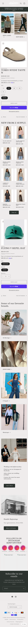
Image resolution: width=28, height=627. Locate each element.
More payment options (14, 111)
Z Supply (5, 401)
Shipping (3, 253)
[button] (3, 3)
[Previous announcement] (2, 9)
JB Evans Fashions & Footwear (13, 617)
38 (9, 88)
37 (4, 89)
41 (3, 91)
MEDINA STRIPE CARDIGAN (6, 163)
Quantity (3, 273)
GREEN (4, 269)
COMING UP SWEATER (5, 184)
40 (19, 88)
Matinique (6, 432)
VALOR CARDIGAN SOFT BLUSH (20, 141)
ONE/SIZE (5, 263)
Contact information (14, 624)
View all (14, 212)
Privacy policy (20, 619)
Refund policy (13, 619)
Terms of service (10, 621)
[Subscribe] (23, 588)
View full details (20, 116)
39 (14, 88)
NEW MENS (19, 37)
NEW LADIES (7, 35)
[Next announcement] (25, 9)
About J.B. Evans (11, 528)
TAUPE (4, 97)
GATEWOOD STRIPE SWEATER (20, 184)
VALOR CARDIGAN (7, 140)
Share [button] (4, 116)
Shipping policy (19, 621)
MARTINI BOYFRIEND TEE (7, 205)
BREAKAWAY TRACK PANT (20, 205)
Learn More (9, 485)
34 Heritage (6, 338)
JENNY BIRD (7, 369)
